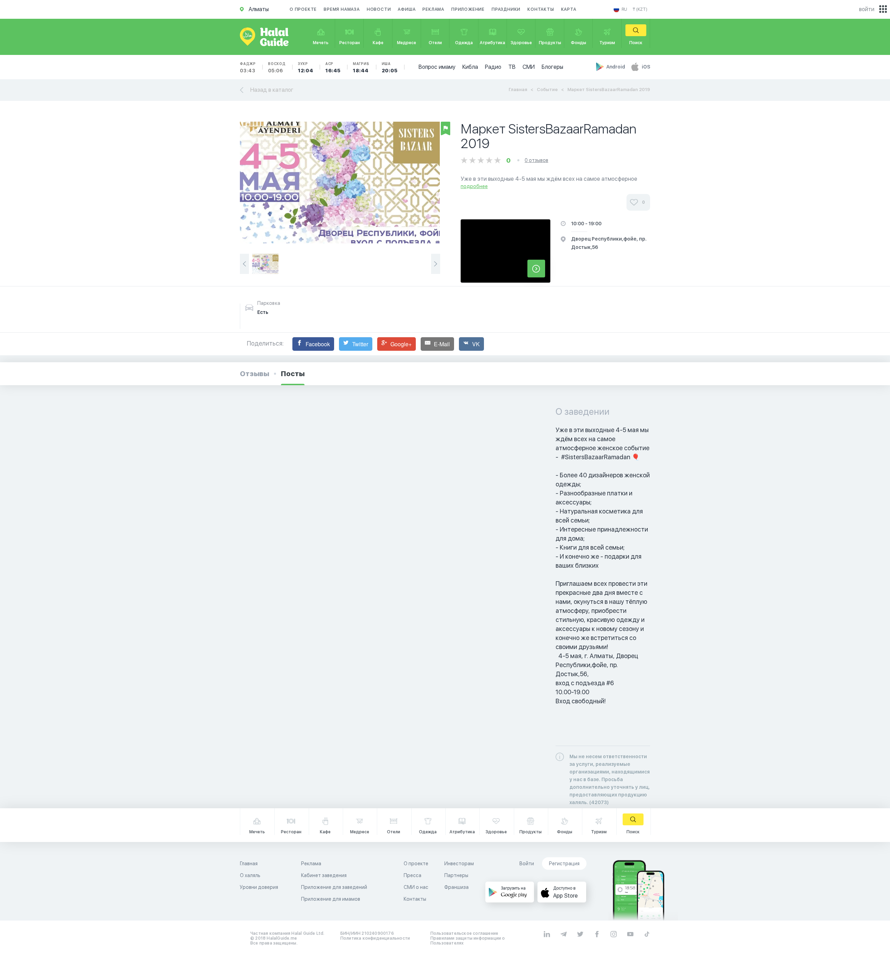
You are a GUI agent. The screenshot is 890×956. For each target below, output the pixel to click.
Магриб (361, 67)
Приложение (468, 9)
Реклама (433, 9)
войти (866, 9)
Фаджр (248, 67)
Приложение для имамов (330, 899)
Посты (293, 374)
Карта (568, 9)
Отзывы (254, 374)
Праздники (506, 9)
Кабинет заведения (324, 875)
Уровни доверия (259, 887)
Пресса (412, 875)
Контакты (540, 9)
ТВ (512, 67)
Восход (277, 67)
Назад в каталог (271, 90)
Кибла (470, 67)
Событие (547, 89)
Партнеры (456, 875)
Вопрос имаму (437, 67)
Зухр (305, 67)
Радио (493, 67)
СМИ (529, 67)
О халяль (250, 875)
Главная (518, 89)
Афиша (406, 9)
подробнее (474, 186)
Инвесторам (459, 863)
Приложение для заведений (334, 887)
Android (616, 67)
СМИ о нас (416, 887)
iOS (646, 67)
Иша (390, 67)
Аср (333, 67)
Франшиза (456, 887)
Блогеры (552, 67)
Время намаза (342, 9)
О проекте (303, 9)
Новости (379, 9)
